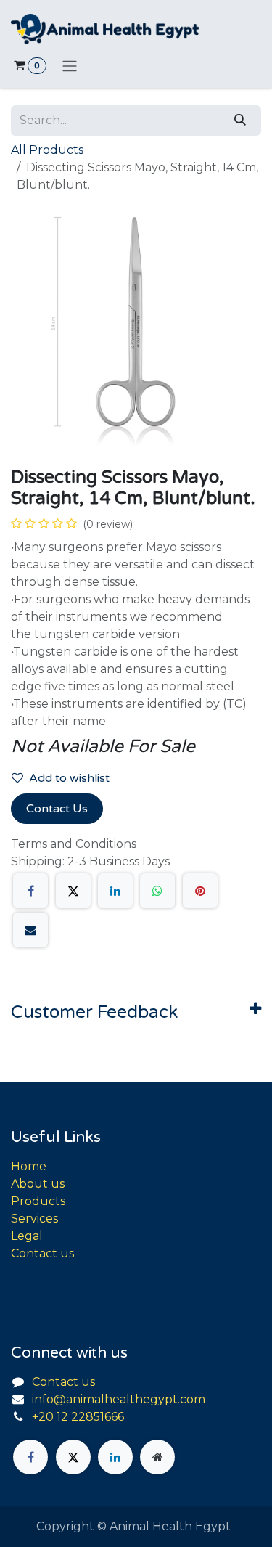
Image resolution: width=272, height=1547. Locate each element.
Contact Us (57, 808)
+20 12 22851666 (78, 1417)
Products (38, 1201)
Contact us (42, 1253)
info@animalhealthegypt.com (118, 1399)
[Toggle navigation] (69, 66)
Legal (27, 1236)
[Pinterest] (200, 890)
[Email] (30, 930)
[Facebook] (30, 890)
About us (38, 1184)
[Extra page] (157, 1457)
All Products (47, 150)
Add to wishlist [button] (69, 778)
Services (34, 1218)
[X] (73, 890)
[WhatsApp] (157, 890)
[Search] (240, 120)
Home (28, 1166)
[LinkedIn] (115, 890)
